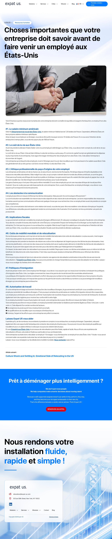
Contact (46, 510)
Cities (53, 4)
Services (43, 4)
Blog (73, 4)
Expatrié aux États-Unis (26, 260)
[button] (33, 3)
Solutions (32, 4)
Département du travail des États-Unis (26, 132)
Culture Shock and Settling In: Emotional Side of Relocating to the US (40, 356)
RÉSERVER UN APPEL (56, 409)
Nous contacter (60, 340)
